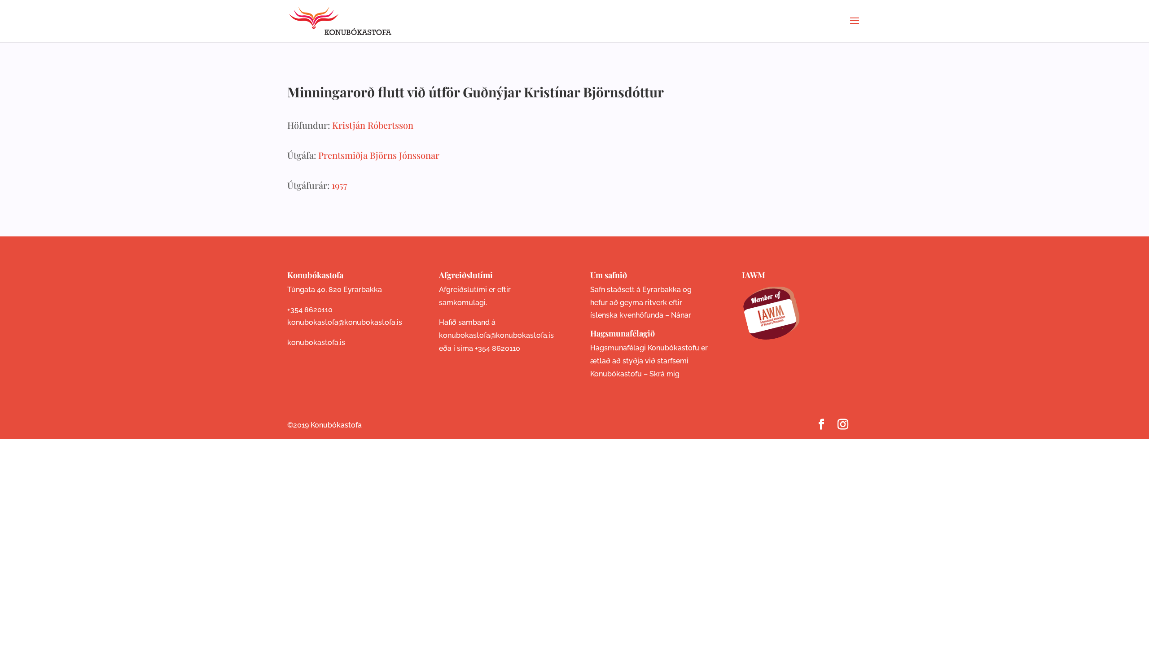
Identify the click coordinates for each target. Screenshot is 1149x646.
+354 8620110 (310, 310)
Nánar (681, 315)
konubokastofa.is (316, 342)
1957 (339, 185)
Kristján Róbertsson (372, 125)
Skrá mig (664, 374)
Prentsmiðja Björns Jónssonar (378, 155)
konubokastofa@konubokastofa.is (344, 322)
